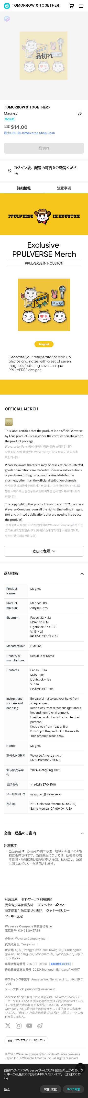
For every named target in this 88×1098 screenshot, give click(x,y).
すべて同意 (73, 1089)
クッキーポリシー (58, 910)
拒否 (7, 1089)
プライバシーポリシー (52, 905)
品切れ (44, 148)
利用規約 (11, 899)
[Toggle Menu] (81, 6)
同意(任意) (50, 1089)
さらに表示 (41, 551)
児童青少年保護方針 (19, 905)
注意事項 (64, 188)
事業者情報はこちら (60, 964)
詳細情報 (24, 188)
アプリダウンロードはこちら (29, 1040)
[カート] (71, 6)
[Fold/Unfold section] (44, 573)
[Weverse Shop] (7, 6)
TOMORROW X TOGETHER (26, 107)
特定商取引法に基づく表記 (23, 910)
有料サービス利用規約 (37, 899)
